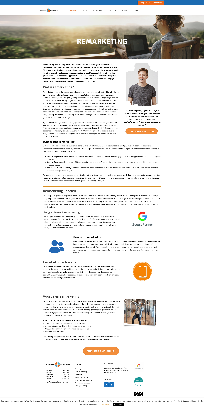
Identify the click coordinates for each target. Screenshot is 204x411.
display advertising (97, 219)
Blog (85, 10)
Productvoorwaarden (82, 383)
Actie (124, 10)
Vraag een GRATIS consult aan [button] (151, 3)
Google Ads (69, 117)
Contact (136, 10)
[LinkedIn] (106, 384)
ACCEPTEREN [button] (118, 404)
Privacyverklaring (81, 386)
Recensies (97, 10)
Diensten (73, 10)
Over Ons (112, 10)
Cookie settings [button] (104, 404)
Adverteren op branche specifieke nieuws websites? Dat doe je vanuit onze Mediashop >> (116, 370)
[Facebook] (111, 384)
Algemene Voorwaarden (83, 380)
